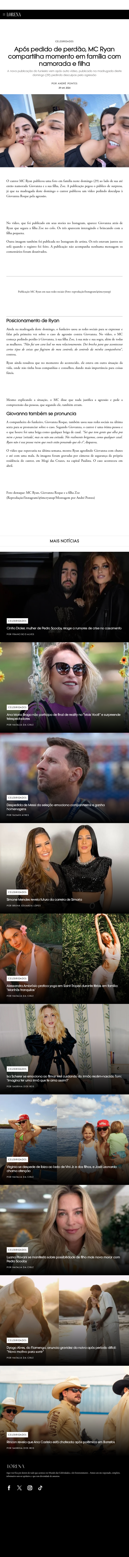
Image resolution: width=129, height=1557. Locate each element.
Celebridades (64, 41)
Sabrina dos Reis (23, 1086)
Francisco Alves (23, 634)
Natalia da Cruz (23, 724)
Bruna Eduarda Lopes (26, 905)
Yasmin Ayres (20, 815)
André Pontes (68, 83)
